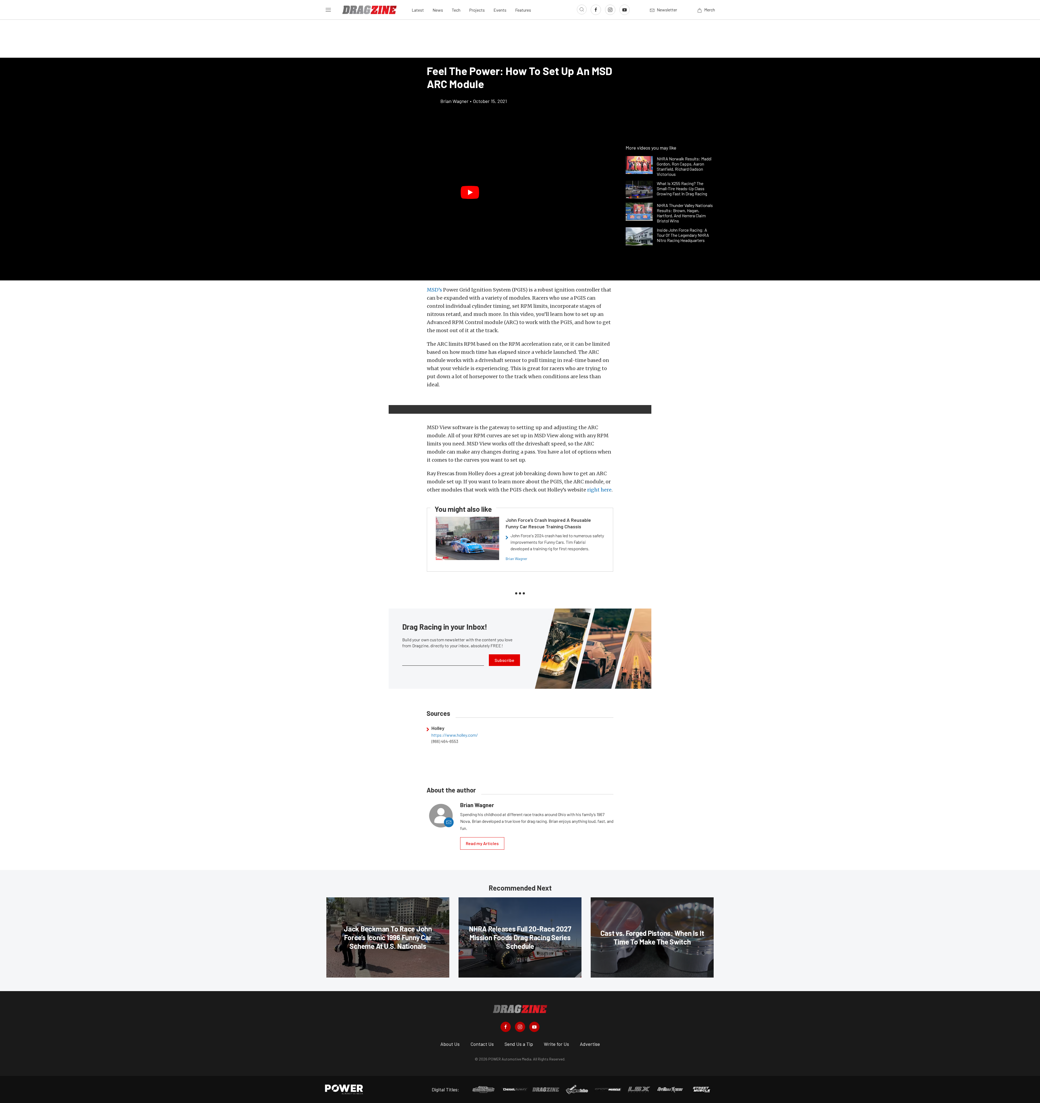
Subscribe (504, 660)
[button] (470, 192)
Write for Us (556, 1044)
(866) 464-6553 (444, 741)
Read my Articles (482, 843)
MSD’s (434, 290)
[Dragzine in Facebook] (505, 1027)
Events (499, 9)
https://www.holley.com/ (454, 735)
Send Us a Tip (519, 1044)
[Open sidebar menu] (328, 9)
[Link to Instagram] (610, 10)
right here (599, 490)
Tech (456, 9)
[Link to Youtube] (624, 10)
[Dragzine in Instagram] (520, 1027)
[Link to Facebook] (596, 10)
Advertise (590, 1044)
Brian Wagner (516, 558)
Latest (418, 9)
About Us (450, 1044)
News (438, 9)
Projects (477, 9)
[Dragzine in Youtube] (534, 1027)
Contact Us (482, 1044)
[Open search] (582, 9)
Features (523, 9)
